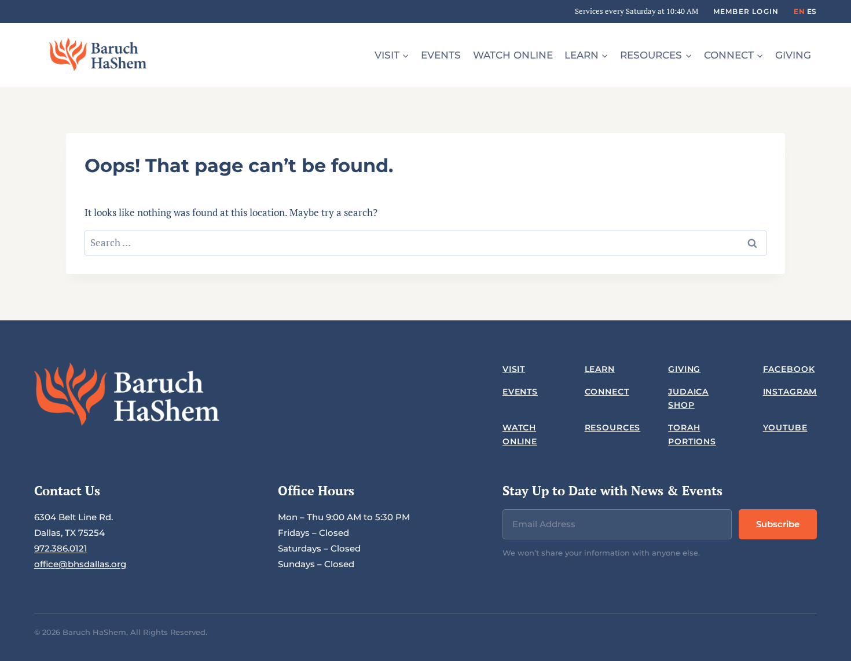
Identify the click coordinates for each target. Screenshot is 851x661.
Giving (793, 55)
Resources (613, 427)
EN (799, 11)
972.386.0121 (60, 548)
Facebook (789, 369)
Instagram (790, 391)
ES (812, 11)
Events (441, 55)
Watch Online (513, 55)
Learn (600, 369)
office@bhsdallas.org (80, 563)
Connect (607, 391)
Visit (513, 369)
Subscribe (777, 523)
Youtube (785, 427)
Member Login (746, 11)
